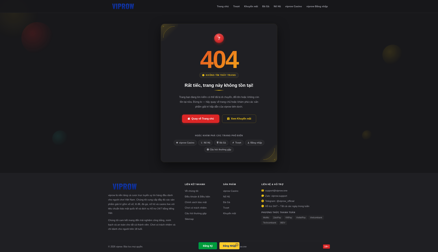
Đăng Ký (208, 245)
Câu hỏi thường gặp (220, 149)
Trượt (236, 6)
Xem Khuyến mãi (241, 118)
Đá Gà (265, 6)
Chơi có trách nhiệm (196, 207)
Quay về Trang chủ (202, 118)
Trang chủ (223, 6)
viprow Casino (293, 6)
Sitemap (189, 219)
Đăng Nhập (229, 245)
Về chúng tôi (191, 191)
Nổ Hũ (277, 6)
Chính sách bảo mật (196, 202)
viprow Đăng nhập (317, 6)
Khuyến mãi (251, 6)
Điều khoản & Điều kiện (197, 196)
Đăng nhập (256, 142)
